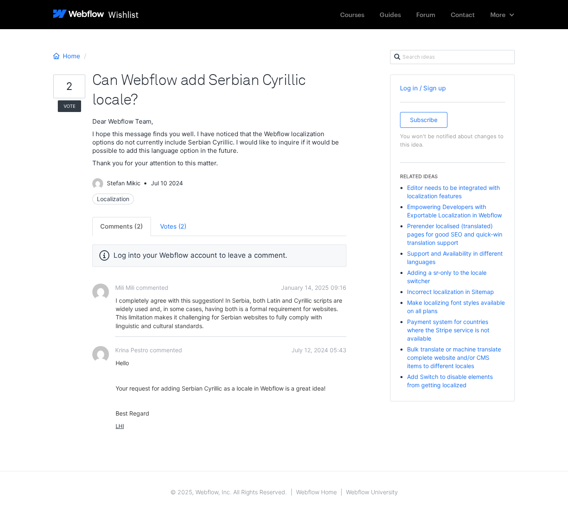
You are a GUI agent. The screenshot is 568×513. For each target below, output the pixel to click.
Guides (390, 14)
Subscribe (423, 119)
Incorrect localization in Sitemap (450, 291)
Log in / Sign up (423, 88)
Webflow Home (316, 492)
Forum (425, 14)
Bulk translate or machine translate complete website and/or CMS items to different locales (454, 357)
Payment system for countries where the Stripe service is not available (448, 330)
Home (71, 56)
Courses (352, 14)
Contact (463, 14)
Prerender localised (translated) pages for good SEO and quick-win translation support (454, 234)
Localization (113, 198)
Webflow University (372, 492)
